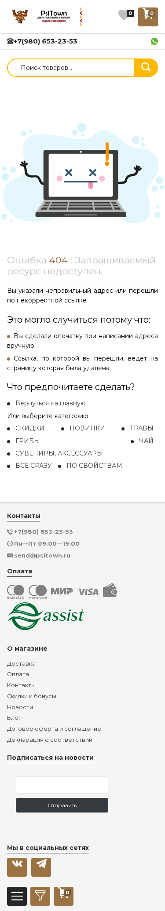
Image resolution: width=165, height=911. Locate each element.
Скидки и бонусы (31, 696)
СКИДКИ (29, 428)
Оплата (18, 674)
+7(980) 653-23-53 (45, 41)
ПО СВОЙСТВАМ (94, 466)
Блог (14, 718)
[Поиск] (146, 67)
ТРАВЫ (142, 428)
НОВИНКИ (87, 428)
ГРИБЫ (27, 441)
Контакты (21, 685)
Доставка (21, 664)
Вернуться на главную (50, 403)
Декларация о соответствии (49, 740)
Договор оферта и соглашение (54, 729)
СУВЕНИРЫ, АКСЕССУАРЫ (59, 453)
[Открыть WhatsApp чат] (154, 41)
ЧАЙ (146, 441)
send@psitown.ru (42, 555)
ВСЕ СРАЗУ (33, 466)
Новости (20, 707)
